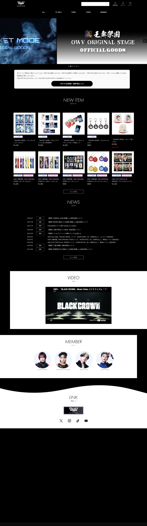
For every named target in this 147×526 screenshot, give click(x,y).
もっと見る (73, 191)
